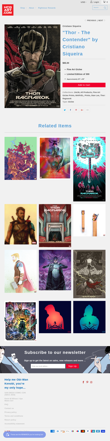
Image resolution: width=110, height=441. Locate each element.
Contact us (9, 408)
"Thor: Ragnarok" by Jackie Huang (21, 271)
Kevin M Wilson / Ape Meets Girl (14, 400)
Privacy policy (11, 412)
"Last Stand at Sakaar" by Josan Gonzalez (21, 158)
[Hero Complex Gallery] (10, 10)
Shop (22, 8)
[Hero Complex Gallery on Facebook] (83, 382)
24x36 (76, 92)
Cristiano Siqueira (72, 26)
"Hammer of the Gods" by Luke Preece (89, 169)
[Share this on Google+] (82, 110)
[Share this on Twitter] (65, 110)
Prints (87, 95)
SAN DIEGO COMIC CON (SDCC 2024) (15, 394)
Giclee (71, 102)
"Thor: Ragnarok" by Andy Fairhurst (55, 158)
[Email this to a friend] (87, 110)
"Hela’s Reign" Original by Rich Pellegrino (55, 270)
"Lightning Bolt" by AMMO (89, 274)
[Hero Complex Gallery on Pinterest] (87, 382)
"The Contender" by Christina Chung (55, 225)
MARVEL (79, 95)
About (32, 8)
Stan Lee (95, 95)
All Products (86, 92)
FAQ (6, 404)
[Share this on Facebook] (70, 110)
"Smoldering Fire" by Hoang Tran (89, 220)
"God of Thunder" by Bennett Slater (21, 224)
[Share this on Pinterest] (76, 110)
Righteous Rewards (47, 8)
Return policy (10, 420)
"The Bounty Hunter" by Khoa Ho (89, 317)
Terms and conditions (14, 416)
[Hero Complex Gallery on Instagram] (91, 382)
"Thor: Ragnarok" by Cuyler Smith (21, 321)
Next (101, 20)
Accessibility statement (14, 424)
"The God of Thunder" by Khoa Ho (55, 317)
